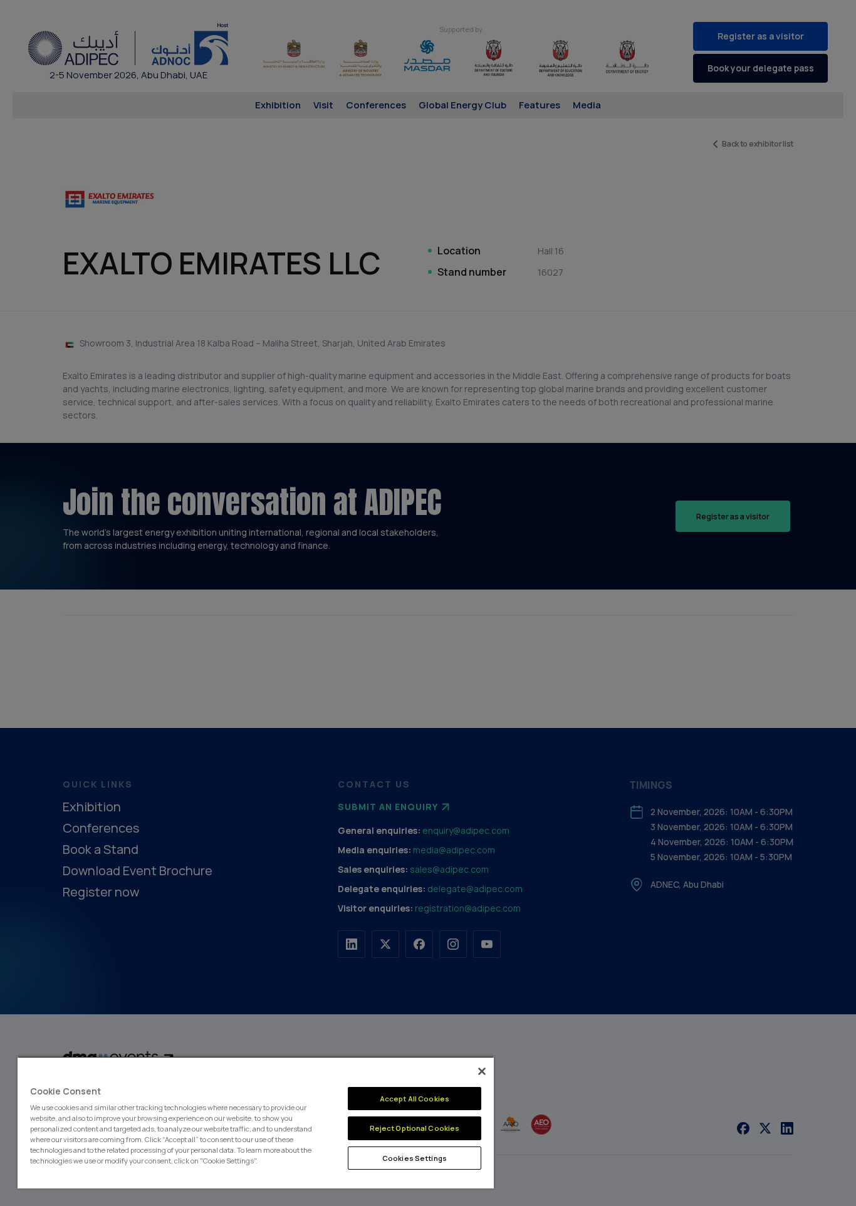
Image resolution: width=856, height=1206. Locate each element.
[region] (256, 1122)
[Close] (482, 1071)
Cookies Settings (414, 1158)
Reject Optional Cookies (415, 1128)
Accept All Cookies (414, 1098)
